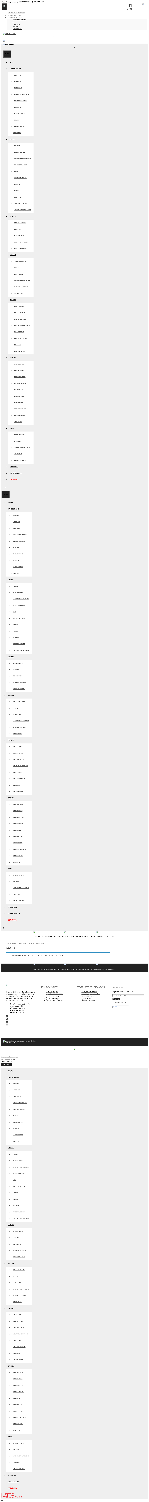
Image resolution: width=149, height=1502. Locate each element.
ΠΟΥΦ (16, 171)
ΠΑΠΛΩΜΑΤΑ (18, 88)
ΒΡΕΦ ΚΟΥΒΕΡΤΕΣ (19, 377)
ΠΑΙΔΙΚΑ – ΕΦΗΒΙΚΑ (20, 460)
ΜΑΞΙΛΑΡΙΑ (17, 107)
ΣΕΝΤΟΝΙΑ (17, 75)
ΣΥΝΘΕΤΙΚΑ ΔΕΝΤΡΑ (20, 203)
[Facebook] (21, 1016)
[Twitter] (21, 1019)
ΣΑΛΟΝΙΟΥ (17, 441)
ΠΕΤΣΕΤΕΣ (17, 229)
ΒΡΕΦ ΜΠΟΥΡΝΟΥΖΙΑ (21, 409)
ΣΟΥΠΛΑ (16, 268)
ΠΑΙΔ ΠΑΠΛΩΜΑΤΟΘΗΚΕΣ (22, 325)
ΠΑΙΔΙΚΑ (13, 300)
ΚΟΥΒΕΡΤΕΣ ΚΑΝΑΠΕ (20, 165)
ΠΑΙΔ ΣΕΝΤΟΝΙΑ (19, 306)
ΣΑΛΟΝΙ (12, 139)
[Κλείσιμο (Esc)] (146, 2)
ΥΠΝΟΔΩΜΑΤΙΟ (15, 68)
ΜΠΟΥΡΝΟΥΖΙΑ (19, 235)
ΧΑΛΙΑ (12, 428)
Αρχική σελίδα (11, 943)
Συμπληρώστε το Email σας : (123, 992)
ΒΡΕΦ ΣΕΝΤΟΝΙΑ (19, 364)
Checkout (6, 1064)
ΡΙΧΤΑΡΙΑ (17, 146)
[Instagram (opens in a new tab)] (130, 9)
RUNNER (16, 190)
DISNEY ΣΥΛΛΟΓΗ (16, 473)
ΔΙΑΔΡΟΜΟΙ (18, 454)
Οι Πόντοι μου (17, 29)
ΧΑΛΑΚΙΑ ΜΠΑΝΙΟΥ (20, 223)
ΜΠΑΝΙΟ (13, 216)
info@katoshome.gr (19, 1012)
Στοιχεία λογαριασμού (19, 19)
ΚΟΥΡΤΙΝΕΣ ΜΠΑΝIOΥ (21, 242)
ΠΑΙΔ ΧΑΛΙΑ (17, 345)
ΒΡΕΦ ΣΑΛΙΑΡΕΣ (19, 402)
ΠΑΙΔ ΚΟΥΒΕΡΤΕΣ (19, 312)
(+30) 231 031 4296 (18, 1008)
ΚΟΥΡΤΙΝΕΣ (17, 197)
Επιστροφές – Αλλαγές (54, 1000)
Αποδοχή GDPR (120, 1003)
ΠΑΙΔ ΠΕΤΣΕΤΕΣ (19, 332)
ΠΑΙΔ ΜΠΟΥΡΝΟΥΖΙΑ (20, 338)
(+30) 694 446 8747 (18, 1010)
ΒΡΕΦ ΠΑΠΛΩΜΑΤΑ (20, 383)
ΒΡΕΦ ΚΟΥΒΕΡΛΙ (19, 370)
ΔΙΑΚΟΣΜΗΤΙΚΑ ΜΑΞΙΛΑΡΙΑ (22, 158)
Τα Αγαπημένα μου (88, 996)
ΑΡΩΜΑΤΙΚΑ (14, 467)
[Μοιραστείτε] (21, 1024)
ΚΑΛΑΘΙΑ (17, 184)
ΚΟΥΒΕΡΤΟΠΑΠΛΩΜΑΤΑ (21, 94)
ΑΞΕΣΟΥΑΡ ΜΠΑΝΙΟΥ (20, 248)
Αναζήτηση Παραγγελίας (16, 13)
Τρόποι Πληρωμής (52, 996)
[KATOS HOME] (8, 44)
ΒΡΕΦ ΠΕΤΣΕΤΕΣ (19, 396)
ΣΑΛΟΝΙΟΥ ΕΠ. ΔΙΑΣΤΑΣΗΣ (22, 447)
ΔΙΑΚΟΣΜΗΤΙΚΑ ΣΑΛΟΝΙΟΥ (22, 210)
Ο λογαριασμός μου (15, 17)
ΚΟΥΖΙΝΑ (13, 255)
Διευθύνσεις (16, 26)
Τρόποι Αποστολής (53, 998)
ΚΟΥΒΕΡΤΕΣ (18, 81)
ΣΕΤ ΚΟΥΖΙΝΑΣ (18, 293)
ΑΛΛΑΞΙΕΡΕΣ (18, 422)
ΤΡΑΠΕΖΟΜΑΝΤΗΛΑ (20, 178)
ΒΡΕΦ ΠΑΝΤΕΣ (18, 390)
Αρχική (12, 62)
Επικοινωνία (86, 998)
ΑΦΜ (14, 22)
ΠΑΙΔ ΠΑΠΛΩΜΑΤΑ (20, 319)
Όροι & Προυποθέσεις (54, 994)
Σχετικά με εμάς (52, 992)
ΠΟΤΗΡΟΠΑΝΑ (18, 274)
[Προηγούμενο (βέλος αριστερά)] (4, 751)
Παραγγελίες (16, 24)
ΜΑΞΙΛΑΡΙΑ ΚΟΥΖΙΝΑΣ (21, 287)
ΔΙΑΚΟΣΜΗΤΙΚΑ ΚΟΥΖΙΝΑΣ (22, 280)
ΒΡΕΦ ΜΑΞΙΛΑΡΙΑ (19, 415)
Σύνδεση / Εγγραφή (14, 15)
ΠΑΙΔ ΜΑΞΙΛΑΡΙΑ (19, 351)
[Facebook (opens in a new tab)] (130, 6)
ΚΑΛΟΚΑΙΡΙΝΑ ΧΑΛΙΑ (20, 434)
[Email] (21, 1022)
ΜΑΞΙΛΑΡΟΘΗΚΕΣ (19, 113)
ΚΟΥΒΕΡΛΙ (17, 120)
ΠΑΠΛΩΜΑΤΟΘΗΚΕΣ (20, 101)
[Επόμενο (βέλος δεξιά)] (145, 751)
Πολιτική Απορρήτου (89, 1000)
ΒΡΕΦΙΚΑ (13, 357)
